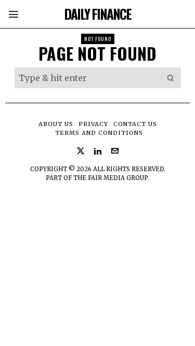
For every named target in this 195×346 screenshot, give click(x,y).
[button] (170, 77)
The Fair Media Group (110, 178)
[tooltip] (80, 151)
